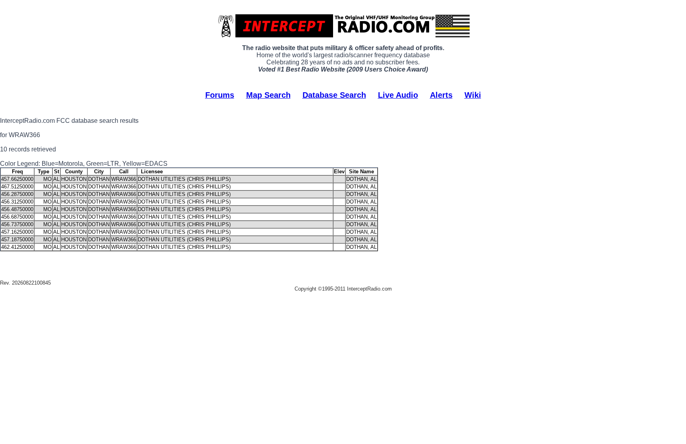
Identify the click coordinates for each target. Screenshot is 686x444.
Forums (219, 95)
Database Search (334, 95)
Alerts (441, 95)
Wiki (472, 95)
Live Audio (398, 95)
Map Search (268, 95)
